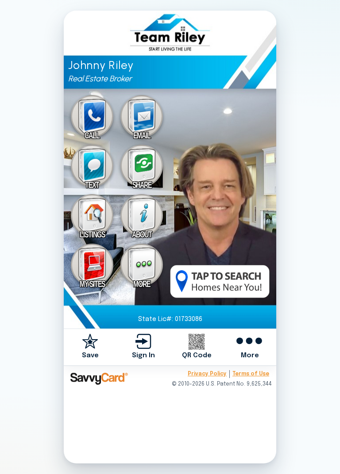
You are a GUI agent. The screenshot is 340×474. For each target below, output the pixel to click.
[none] (90, 347)
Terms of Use (250, 374)
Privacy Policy (207, 374)
